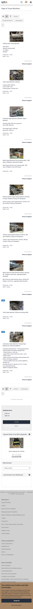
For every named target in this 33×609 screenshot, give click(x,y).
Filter (16, 422)
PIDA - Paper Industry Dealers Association (12, 524)
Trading (3, 518)
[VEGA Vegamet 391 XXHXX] (16, 443)
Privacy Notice (17, 597)
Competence (4, 521)
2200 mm (7, 413)
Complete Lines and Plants (8, 576)
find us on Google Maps (7, 554)
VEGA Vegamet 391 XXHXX (16, 451)
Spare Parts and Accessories (8, 573)
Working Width (7, 410)
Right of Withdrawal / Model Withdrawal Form (13, 515)
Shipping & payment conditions (9, 512)
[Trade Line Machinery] (3, 2)
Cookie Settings (5, 533)
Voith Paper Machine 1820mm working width (15, 312)
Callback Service (5, 530)
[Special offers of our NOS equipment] (29, 434)
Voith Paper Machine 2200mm (11, 82)
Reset (17, 426)
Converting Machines (6, 571)
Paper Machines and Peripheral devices (11, 568)
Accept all (16, 600)
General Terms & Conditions (8, 508)
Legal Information (6, 502)
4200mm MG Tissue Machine (11, 43)
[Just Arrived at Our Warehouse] (29, 475)
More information (16, 605)
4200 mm (7, 415)
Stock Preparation (6, 565)
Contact (3, 505)
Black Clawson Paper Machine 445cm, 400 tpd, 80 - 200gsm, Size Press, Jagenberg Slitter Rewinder (16, 274)
